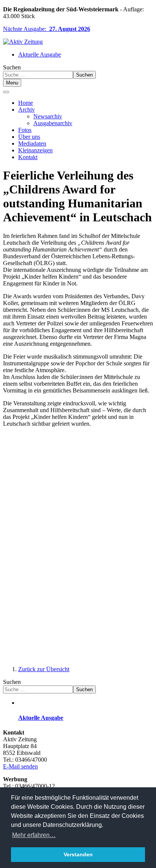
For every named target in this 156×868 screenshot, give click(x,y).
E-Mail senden (20, 766)
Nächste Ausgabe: (46, 29)
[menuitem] (25, 103)
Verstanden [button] (78, 854)
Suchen (12, 67)
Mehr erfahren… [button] (34, 835)
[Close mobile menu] (6, 92)
